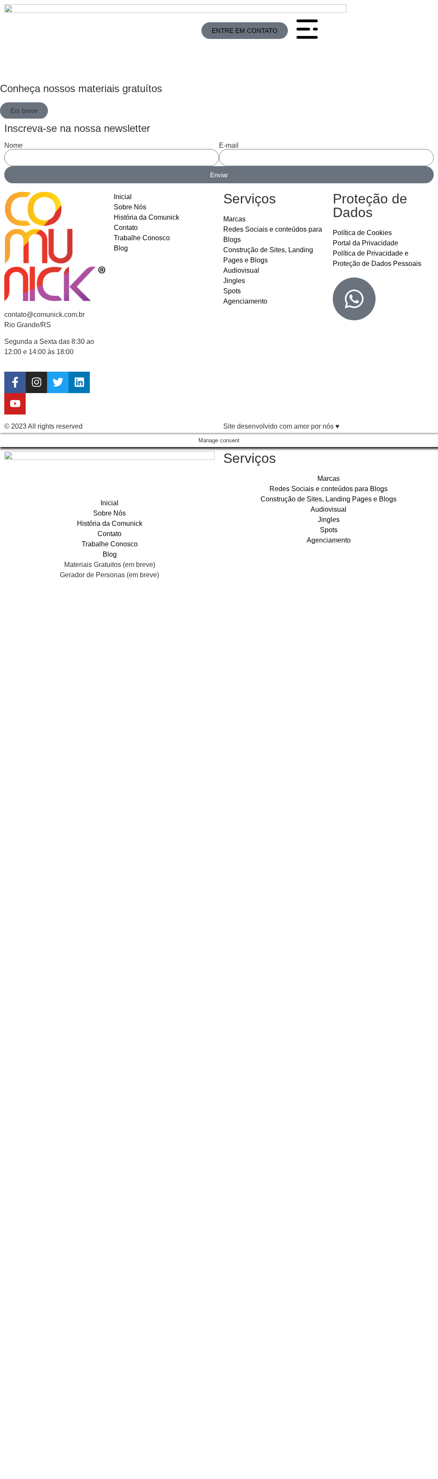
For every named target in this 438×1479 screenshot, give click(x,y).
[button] (24, 110)
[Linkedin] (79, 382)
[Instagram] (36, 382)
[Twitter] (57, 382)
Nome (13, 145)
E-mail (229, 145)
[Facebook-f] (15, 382)
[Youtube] (15, 403)
